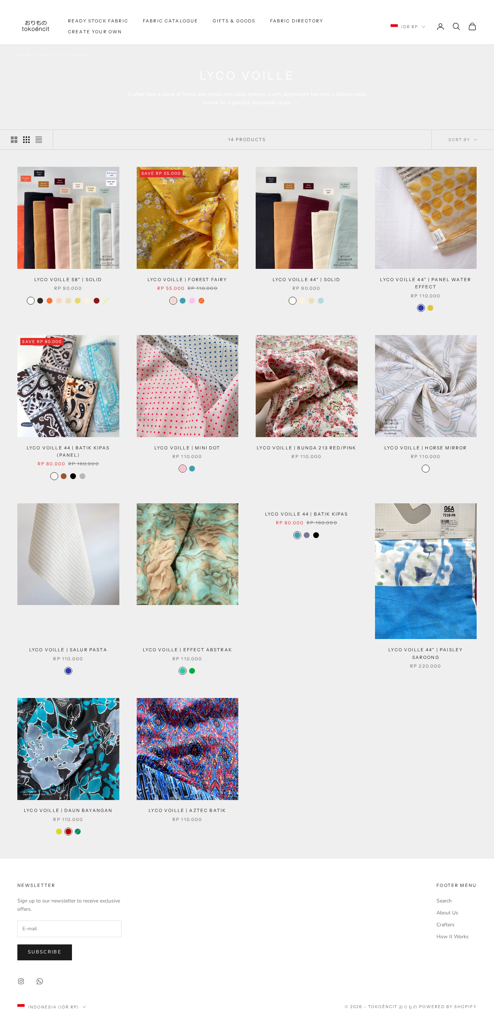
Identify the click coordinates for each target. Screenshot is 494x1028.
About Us (447, 912)
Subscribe (44, 952)
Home (24, 55)
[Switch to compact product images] (38, 139)
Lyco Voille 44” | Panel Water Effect (425, 283)
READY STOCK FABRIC (98, 21)
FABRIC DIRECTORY (297, 21)
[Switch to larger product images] (14, 139)
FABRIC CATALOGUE (171, 21)
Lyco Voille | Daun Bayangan (68, 810)
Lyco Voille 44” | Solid (307, 279)
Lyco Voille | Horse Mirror (425, 447)
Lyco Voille (74, 55)
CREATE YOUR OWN (95, 31)
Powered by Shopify (448, 1006)
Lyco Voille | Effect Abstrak (187, 649)
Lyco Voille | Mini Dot (187, 447)
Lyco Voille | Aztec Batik (187, 810)
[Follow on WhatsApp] (39, 981)
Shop (45, 55)
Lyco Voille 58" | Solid (68, 279)
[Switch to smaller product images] (26, 139)
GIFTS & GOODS (234, 21)
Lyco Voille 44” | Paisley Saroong (425, 653)
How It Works (452, 936)
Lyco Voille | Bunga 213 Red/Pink (306, 447)
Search (444, 900)
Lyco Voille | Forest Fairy (187, 279)
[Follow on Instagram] (21, 981)
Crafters (445, 924)
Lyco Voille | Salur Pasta (68, 649)
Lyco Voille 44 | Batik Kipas (306, 514)
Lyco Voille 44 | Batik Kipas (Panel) (68, 451)
